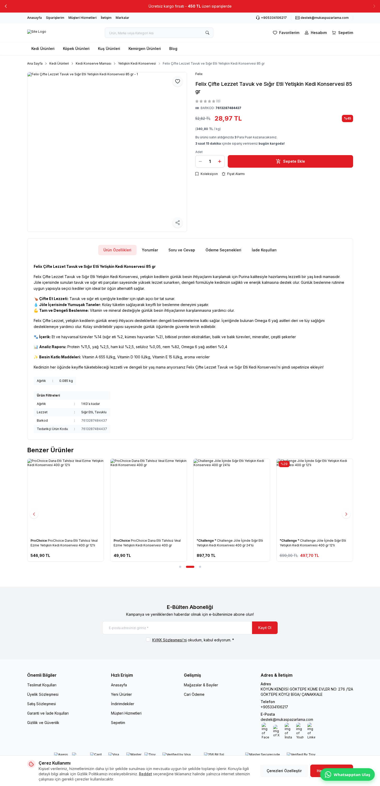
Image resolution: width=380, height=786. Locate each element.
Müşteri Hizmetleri (82, 18)
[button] (6, 6)
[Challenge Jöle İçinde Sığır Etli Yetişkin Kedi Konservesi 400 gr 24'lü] (232, 497)
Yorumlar (150, 250)
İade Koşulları (264, 250)
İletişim (106, 18)
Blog (173, 48)
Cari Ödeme (194, 694)
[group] (107, 152)
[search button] (207, 32)
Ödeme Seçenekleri (223, 250)
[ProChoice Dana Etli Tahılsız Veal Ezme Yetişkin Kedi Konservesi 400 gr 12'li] (65, 497)
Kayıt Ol (264, 627)
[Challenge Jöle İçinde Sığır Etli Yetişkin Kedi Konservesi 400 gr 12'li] (315, 497)
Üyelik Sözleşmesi (43, 694)
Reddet (145, 774)
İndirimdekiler (122, 704)
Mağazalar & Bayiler (201, 685)
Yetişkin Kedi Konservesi (137, 63)
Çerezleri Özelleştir (284, 770)
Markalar (122, 18)
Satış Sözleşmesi (41, 704)
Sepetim (118, 722)
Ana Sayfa (35, 63)
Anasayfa (34, 18)
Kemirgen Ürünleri (144, 48)
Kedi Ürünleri (43, 48)
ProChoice (39, 540)
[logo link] (36, 33)
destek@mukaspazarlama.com (287, 719)
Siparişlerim (55, 18)
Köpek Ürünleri (76, 48)
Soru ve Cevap (181, 250)
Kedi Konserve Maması (93, 63)
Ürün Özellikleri (117, 250)
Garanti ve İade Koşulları (48, 713)
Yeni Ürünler (121, 694)
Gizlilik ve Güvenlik (43, 722)
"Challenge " (207, 540)
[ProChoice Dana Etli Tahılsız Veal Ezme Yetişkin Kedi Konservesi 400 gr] (148, 497)
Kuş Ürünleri (109, 48)
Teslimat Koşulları (41, 685)
